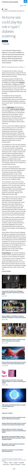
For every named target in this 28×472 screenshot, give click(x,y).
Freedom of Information (15, 464)
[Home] (3, 9)
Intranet (23, 464)
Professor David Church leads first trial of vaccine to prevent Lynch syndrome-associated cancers (14, 362)
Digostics (22, 82)
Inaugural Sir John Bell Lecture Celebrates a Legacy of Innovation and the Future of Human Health (13, 292)
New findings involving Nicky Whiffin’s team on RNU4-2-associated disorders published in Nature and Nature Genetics (14, 438)
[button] (25, 1)
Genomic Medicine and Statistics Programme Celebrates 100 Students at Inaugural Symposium (14, 316)
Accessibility (21, 462)
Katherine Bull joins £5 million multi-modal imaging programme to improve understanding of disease (14, 381)
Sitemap (6, 462)
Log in (14, 468)
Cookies (10, 462)
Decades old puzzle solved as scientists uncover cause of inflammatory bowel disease (13, 340)
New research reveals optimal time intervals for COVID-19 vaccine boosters (13, 444)
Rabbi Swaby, (11, 107)
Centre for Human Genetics (17, 109)
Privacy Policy (6, 464)
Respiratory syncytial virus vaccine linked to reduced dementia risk (12, 450)
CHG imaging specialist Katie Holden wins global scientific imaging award (14, 405)
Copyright (15, 462)
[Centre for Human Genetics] (10, 1)
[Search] (25, 5)
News (6, 9)
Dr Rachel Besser (6, 253)
